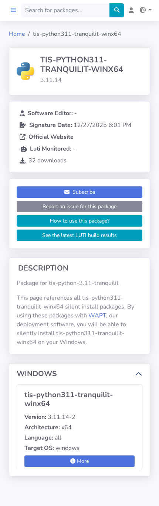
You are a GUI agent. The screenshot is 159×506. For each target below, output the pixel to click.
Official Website (51, 137)
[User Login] (130, 10)
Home (17, 34)
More (82, 461)
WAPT (97, 315)
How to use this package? (79, 220)
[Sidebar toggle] (13, 10)
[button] (144, 10)
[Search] (116, 10)
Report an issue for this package (79, 206)
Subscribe (83, 192)
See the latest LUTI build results (79, 235)
